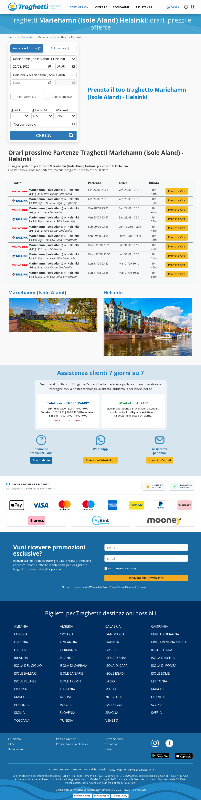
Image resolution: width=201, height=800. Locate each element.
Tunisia (66, 720)
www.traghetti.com (34, 7)
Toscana (21, 720)
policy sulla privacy (127, 568)
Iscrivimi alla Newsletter (146, 578)
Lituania (67, 689)
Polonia (21, 704)
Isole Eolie (160, 673)
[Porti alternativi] (13, 97)
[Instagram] (157, 743)
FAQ (11, 744)
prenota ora (176, 191)
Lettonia (159, 681)
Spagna (111, 712)
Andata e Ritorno (25, 48)
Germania (68, 650)
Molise (66, 697)
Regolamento (17, 749)
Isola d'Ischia (163, 657)
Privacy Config (82, 795)
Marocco (22, 697)
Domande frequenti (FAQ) (41, 451)
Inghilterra (161, 650)
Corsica (20, 634)
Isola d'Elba (115, 657)
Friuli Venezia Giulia (169, 642)
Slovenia (67, 712)
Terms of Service (133, 587)
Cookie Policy (120, 795)
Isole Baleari (25, 673)
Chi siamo (14, 739)
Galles (20, 650)
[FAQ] (41, 441)
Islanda (67, 657)
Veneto (111, 720)
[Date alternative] (47, 97)
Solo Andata (59, 48)
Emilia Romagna (165, 634)
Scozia (157, 704)
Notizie (107, 749)
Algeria (66, 626)
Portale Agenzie (66, 739)
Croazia (67, 634)
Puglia (66, 704)
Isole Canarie (71, 673)
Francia (112, 642)
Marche (157, 689)
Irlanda (21, 657)
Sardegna (113, 704)
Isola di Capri (117, 665)
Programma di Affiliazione (72, 744)
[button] (143, 7)
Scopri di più (41, 460)
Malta (111, 689)
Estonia (21, 642)
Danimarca (115, 634)
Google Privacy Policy (112, 587)
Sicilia (19, 712)
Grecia (111, 650)
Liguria (20, 689)
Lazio (110, 681)
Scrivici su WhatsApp (100, 460)
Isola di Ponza (163, 665)
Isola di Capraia (73, 665)
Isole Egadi (115, 673)
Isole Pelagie (25, 681)
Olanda (158, 697)
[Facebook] (169, 743)
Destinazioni (111, 744)
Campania (159, 626)
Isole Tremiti (71, 681)
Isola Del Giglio (28, 665)
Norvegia (113, 697)
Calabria (113, 626)
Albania (21, 626)
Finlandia (68, 642)
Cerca (43, 135)
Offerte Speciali (113, 739)
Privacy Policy (114, 769)
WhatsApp (100, 449)
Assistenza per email (160, 451)
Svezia (156, 712)
